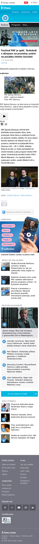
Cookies (5, 536)
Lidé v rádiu (25, 471)
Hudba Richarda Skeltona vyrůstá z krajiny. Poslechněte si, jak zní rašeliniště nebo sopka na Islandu (22, 268)
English (4, 538)
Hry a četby (7, 226)
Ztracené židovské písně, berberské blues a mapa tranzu (22, 406)
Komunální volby (8, 468)
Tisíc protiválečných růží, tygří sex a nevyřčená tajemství (22, 427)
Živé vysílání (7, 244)
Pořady (6, 240)
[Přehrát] (4, 116)
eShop (4, 474)
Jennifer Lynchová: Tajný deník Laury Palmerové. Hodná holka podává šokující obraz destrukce (21, 343)
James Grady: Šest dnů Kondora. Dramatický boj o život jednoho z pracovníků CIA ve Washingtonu (17, 333)
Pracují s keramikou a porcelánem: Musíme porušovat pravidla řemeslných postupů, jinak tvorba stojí (23, 293)
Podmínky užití (27, 536)
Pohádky (6, 235)
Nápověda (24, 468)
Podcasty (6, 492)
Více (26, 25)
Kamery (35, 12)
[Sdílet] (6, 124)
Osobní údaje (15, 536)
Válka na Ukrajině (8, 465)
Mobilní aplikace (8, 495)
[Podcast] (2, 124)
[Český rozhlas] (8, 2)
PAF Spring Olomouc (10, 130)
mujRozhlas (6, 219)
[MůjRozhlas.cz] (4, 74)
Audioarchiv (25, 12)
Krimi (5, 230)
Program (15, 12)
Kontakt (23, 478)
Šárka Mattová (29, 188)
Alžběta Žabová (13, 195)
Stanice (5, 471)
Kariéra (23, 474)
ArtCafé (4, 63)
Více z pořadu (9, 401)
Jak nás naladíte (26, 465)
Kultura (4, 25)
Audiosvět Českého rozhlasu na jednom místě (17, 255)
